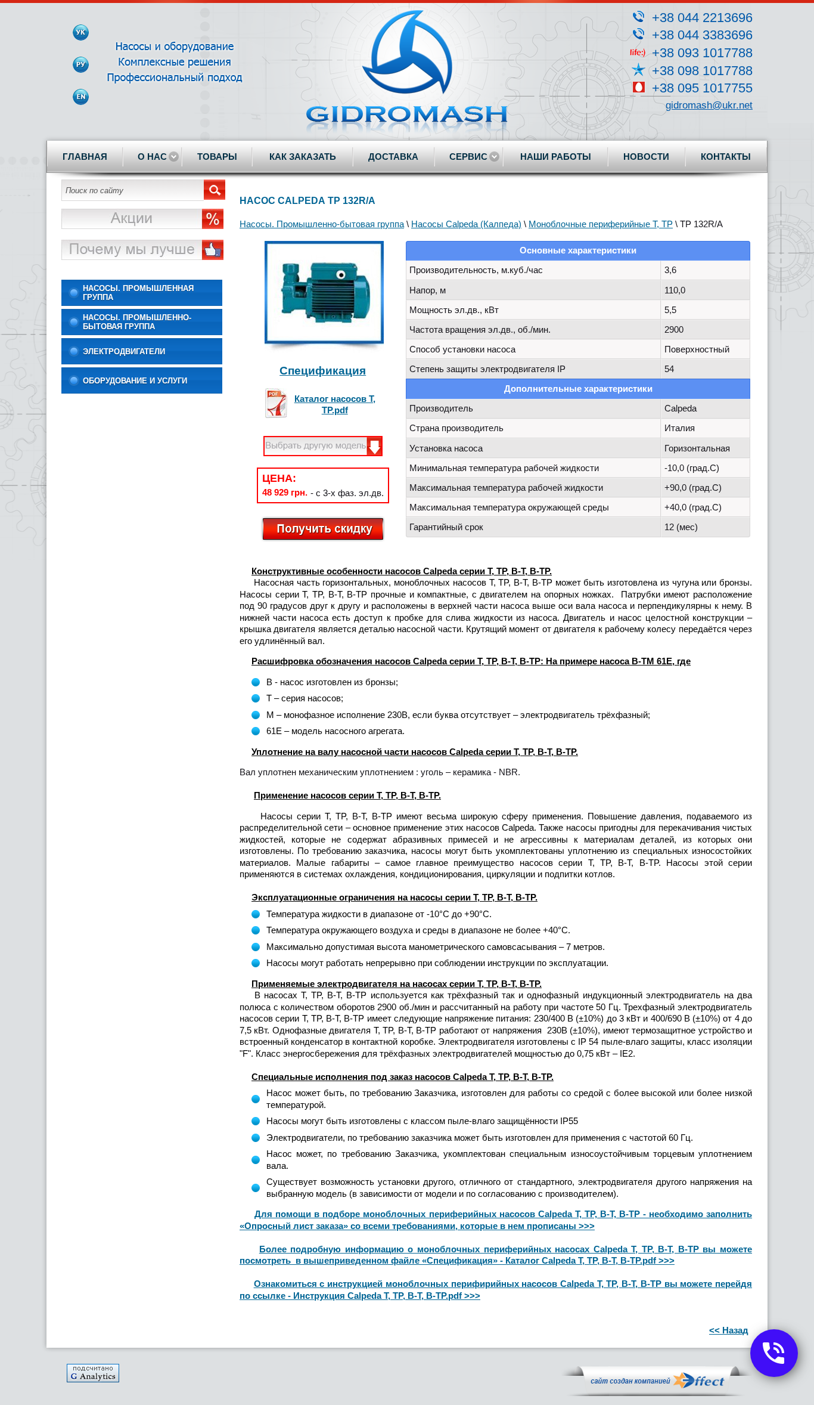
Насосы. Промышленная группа (138, 293)
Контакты (726, 156)
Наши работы (555, 156)
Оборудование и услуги (135, 380)
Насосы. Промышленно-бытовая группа (137, 322)
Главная (85, 156)
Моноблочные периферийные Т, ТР (601, 224)
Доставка (393, 156)
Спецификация (322, 370)
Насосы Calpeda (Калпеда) (466, 224)
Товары (217, 156)
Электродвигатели (124, 351)
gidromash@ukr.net (709, 105)
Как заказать (302, 156)
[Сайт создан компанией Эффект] (657, 1393)
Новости (646, 156)
